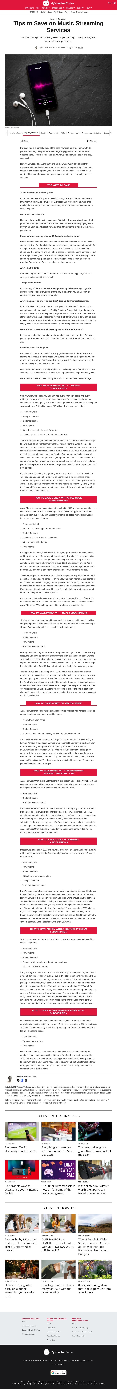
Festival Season (82, 12)
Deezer (106, 133)
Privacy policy (87, 1360)
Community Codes (53, 1332)
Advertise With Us (53, 1336)
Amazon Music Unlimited (91, 133)
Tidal (63, 133)
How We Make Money (80, 1328)
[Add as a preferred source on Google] (58, 1372)
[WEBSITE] (26, 1080)
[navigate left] (6, 133)
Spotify (43, 133)
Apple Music (53, 133)
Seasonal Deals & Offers (31, 1330)
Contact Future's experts (45, 1360)
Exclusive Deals (46, 12)
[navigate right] (110, 133)
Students (29, 8)
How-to (80, 48)
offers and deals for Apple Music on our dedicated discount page (62, 378)
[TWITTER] (19, 1080)
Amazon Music (73, 133)
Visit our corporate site (88, 1382)
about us (27, 1360)
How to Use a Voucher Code (82, 1332)
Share (26, 141)
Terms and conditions (69, 1360)
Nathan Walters (49, 47)
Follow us (93, 141)
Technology (62, 19)
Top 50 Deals (58, 12)
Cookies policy (58, 1364)
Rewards (46, 8)
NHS (37, 8)
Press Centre (52, 1340)
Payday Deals (70, 12)
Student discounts (28, 1334)
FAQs (49, 1324)
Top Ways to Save (31, 133)
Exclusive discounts (29, 1326)
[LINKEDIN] (23, 1080)
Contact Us (51, 1328)
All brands (25, 1322)
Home (52, 19)
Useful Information (78, 1336)
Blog (73, 1324)
